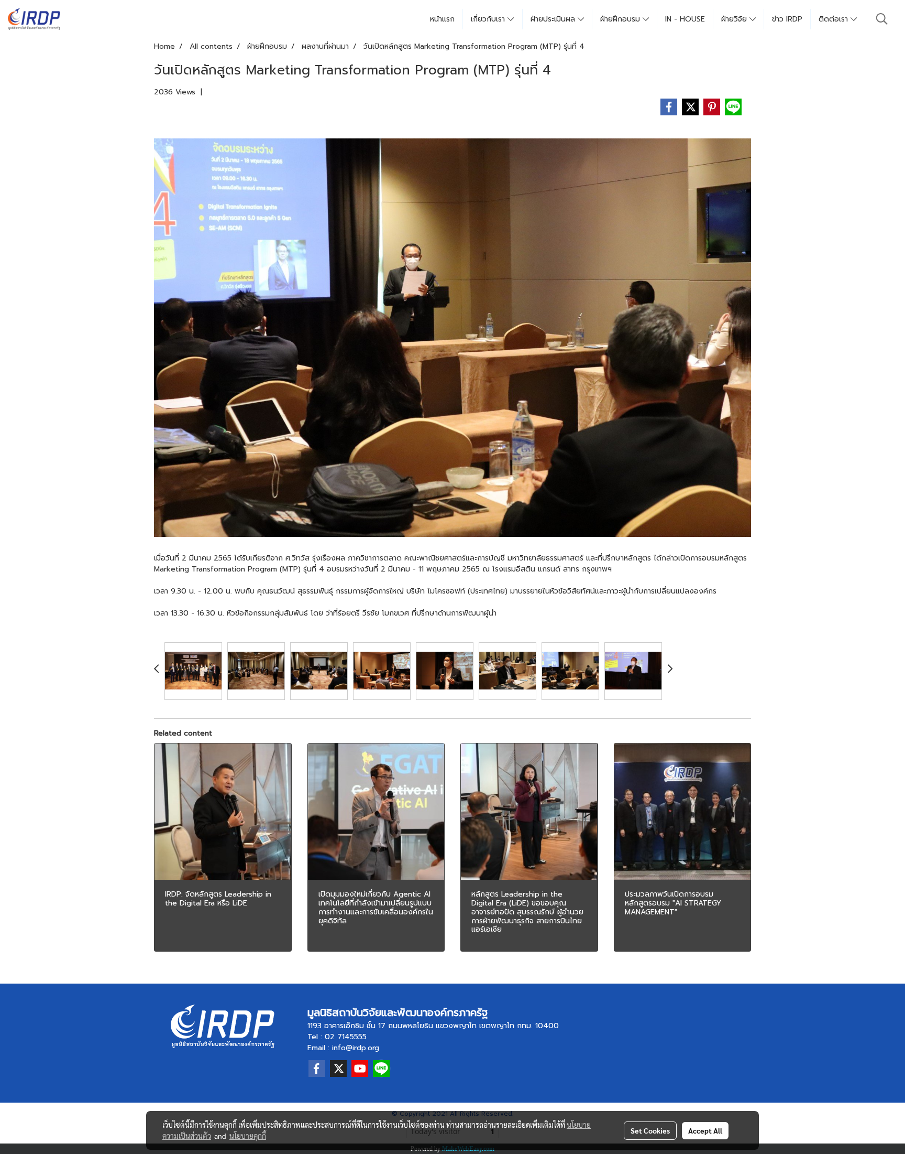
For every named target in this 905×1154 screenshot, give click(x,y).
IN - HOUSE (685, 19)
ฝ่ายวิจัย (735, 19)
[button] (881, 19)
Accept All (705, 1130)
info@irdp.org (355, 1047)
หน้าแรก (442, 19)
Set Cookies (650, 1130)
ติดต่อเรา (835, 19)
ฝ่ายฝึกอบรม (621, 19)
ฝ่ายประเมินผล (554, 19)
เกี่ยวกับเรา (489, 19)
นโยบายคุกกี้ (247, 1135)
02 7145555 (346, 1036)
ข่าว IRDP (787, 19)
